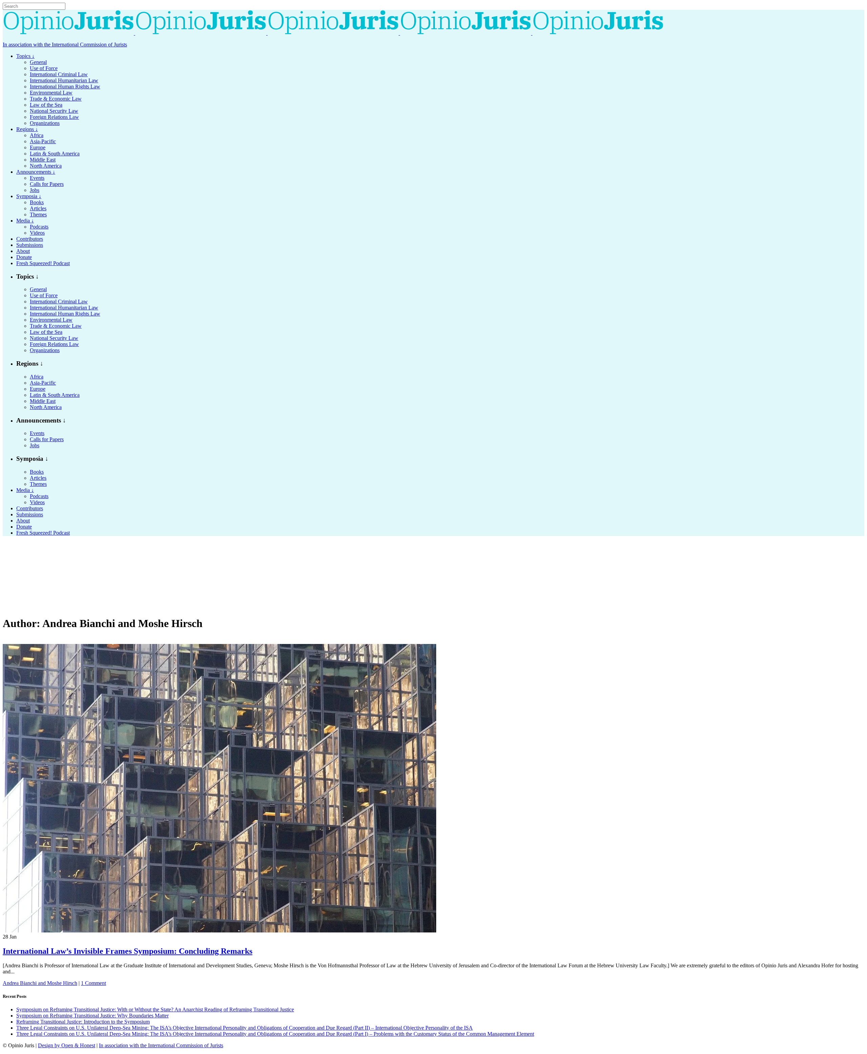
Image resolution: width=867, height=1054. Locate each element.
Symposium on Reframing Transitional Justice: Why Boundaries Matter (92, 1015)
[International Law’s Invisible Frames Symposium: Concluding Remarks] (219, 930)
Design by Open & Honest (66, 1045)
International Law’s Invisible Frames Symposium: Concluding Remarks (127, 951)
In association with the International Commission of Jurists (65, 44)
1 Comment (93, 983)
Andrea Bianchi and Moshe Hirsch (40, 983)
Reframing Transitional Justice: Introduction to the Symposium (83, 1022)
